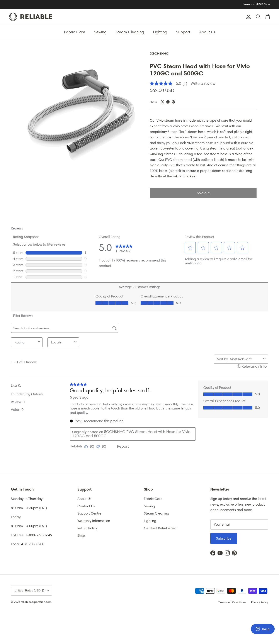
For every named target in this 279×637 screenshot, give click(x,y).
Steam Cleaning (130, 31)
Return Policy (87, 528)
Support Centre (89, 513)
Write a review (203, 83)
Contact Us (86, 506)
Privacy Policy (259, 602)
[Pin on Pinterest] (173, 102)
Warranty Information (93, 521)
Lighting (160, 31)
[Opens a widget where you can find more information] (263, 629)
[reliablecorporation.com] (30, 16)
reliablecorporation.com (36, 601)
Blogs (81, 535)
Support (183, 31)
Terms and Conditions (232, 602)
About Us (207, 31)
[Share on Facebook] (168, 102)
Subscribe (223, 538)
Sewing (100, 31)
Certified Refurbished (160, 528)
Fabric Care (74, 31)
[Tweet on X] (162, 102)
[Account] (247, 16)
